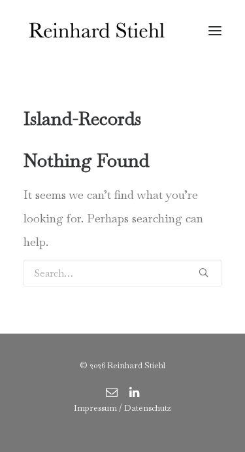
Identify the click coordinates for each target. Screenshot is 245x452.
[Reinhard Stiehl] (96, 31)
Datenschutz (147, 407)
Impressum (95, 407)
